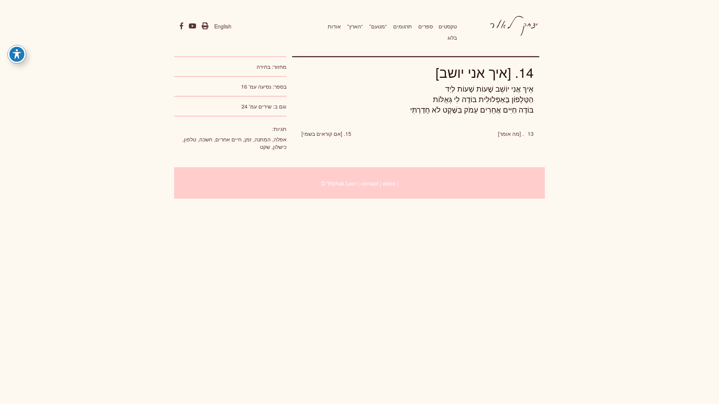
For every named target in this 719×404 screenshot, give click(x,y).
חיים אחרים (228, 139)
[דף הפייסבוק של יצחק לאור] (181, 26)
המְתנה (263, 139)
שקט (265, 146)
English (222, 26)
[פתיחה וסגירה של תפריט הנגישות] (17, 54)
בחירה (263, 66)
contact (369, 183)
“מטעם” (378, 26)
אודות (334, 26)
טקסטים (448, 26)
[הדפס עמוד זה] (205, 26)
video (389, 183)
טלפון (190, 139)
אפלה (280, 139)
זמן (248, 139)
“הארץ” (355, 26)
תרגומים (402, 26)
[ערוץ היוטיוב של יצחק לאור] (192, 26)
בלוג (452, 37)
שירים (264, 106)
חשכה (205, 139)
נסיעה (264, 86)
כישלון (279, 146)
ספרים (425, 26)
